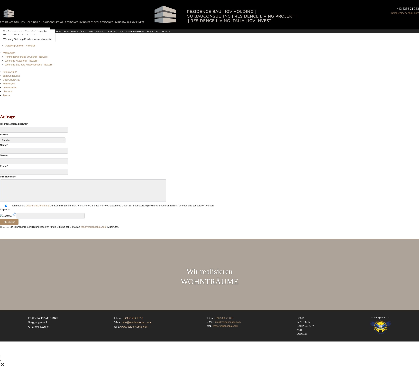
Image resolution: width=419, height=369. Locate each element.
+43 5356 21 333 (408, 8)
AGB (299, 330)
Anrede (4, 134)
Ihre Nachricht (8, 176)
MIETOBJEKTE (97, 31)
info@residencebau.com (405, 13)
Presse (166, 31)
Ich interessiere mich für (14, 123)
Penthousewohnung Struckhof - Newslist (26, 56)
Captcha (4, 209)
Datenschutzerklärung (37, 205)
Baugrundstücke (75, 31)
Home (300, 318)
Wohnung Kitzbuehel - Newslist (21, 60)
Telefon (4, 155)
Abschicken (9, 222)
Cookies (302, 333)
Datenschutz (305, 326)
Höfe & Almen (9, 71)
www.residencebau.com (134, 326)
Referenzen (115, 31)
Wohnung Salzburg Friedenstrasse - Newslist (27, 39)
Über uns (152, 31)
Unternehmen (135, 31)
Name (4, 145)
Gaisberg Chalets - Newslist (20, 45)
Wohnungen (8, 52)
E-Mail (4, 166)
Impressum (303, 322)
